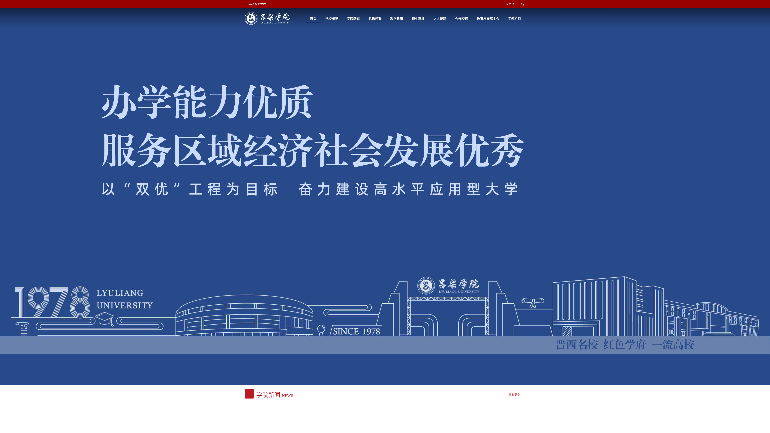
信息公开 (511, 4)
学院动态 (353, 18)
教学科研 (396, 18)
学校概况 (331, 18)
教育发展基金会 (488, 18)
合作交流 (461, 18)
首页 (313, 18)
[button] (464, 374)
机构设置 (375, 18)
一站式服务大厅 (256, 4)
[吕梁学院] (267, 18)
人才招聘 (440, 18)
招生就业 (418, 18)
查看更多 (514, 394)
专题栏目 (514, 18)
